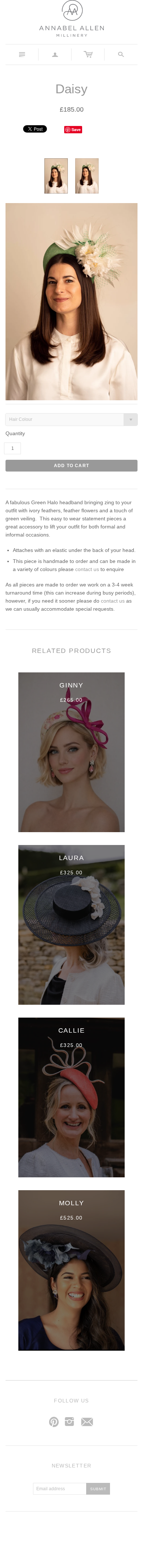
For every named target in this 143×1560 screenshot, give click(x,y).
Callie (71, 1030)
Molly (71, 1203)
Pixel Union (68, 1532)
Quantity (15, 433)
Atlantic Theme (35, 1532)
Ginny (71, 685)
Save (76, 129)
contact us (87, 569)
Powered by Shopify (102, 1532)
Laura (71, 858)
